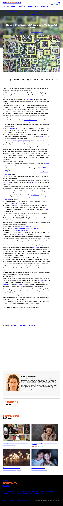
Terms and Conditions (22, 500)
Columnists (44, 6)
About (37, 6)
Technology (26, 491)
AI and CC (40, 14)
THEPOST (10, 483)
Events (30, 6)
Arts (5, 11)
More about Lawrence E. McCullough (30, 391)
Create (19, 493)
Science (22, 11)
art (12, 325)
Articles (6, 6)
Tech (29, 11)
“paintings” (44, 136)
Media (13, 6)
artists (16, 325)
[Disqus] (31, 350)
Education (23, 14)
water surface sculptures (30, 120)
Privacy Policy (12, 500)
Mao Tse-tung (32, 182)
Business (56, 11)
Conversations (21, 6)
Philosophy (37, 11)
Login (58, 2)
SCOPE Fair (29, 99)
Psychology (47, 11)
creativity (23, 325)
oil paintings (19, 284)
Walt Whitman (7, 182)
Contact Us (5, 500)
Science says (21, 234)
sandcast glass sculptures (20, 140)
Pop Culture (13, 11)
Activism (32, 14)
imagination (32, 325)
